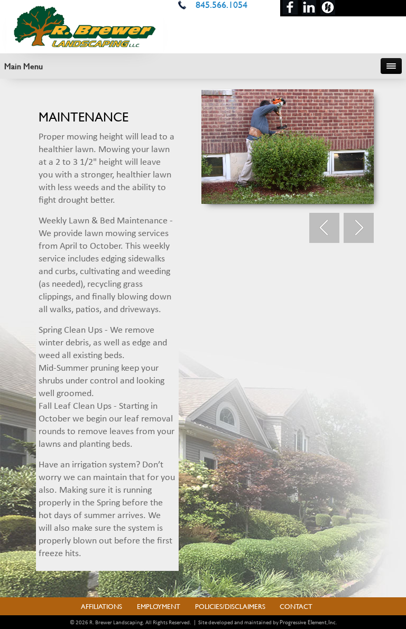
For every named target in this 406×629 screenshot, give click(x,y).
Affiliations (101, 606)
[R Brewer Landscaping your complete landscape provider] (85, 25)
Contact (296, 606)
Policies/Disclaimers (230, 606)
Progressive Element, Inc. (308, 622)
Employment (158, 606)
